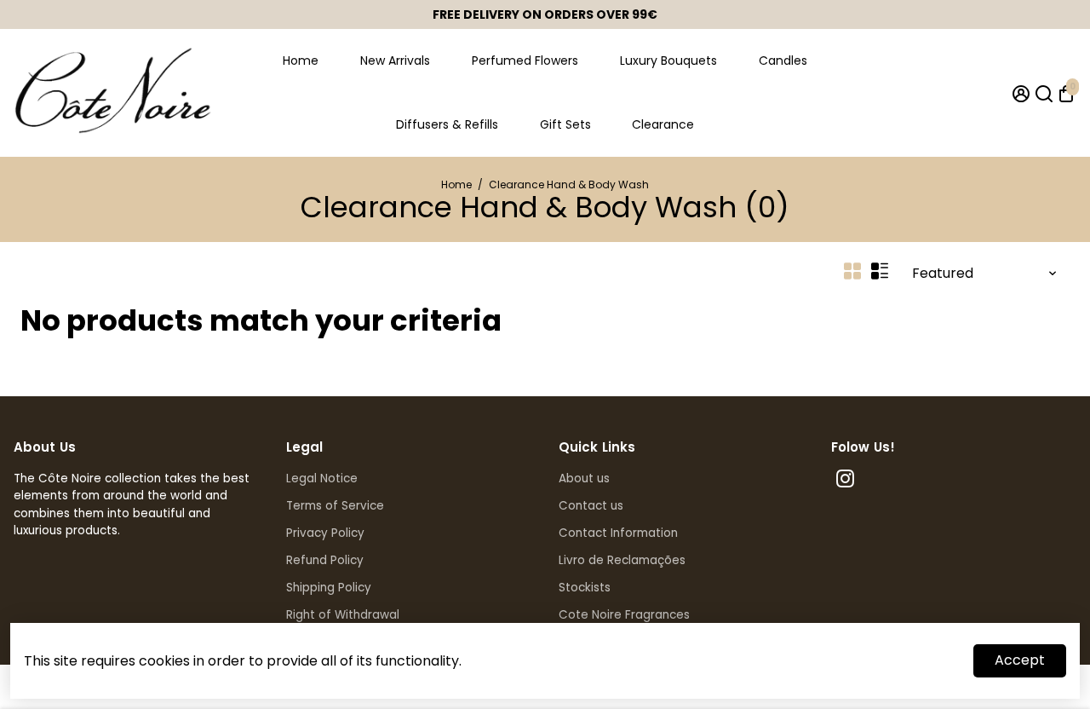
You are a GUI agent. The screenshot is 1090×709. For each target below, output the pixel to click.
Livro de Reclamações (622, 560)
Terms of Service (335, 506)
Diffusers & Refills (447, 124)
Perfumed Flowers (525, 60)
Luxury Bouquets (668, 60)
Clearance (663, 124)
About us (584, 478)
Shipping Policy (328, 587)
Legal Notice (322, 478)
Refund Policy (325, 560)
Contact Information (618, 533)
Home (300, 60)
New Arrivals (395, 60)
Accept (1020, 660)
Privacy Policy (325, 533)
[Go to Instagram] (845, 481)
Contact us (591, 506)
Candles (783, 60)
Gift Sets (565, 124)
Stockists (585, 587)
